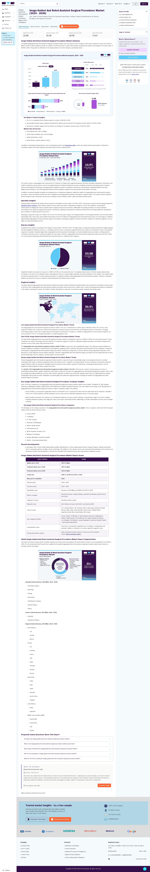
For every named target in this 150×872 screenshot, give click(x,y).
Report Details (124, 11)
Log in (136, 4)
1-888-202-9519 (127, 855)
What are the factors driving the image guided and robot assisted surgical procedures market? (52, 758)
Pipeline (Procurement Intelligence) (75, 851)
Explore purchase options (73, 534)
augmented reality (70, 145)
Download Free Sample (70, 26)
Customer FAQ (25, 846)
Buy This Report (133, 57)
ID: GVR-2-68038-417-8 (126, 14)
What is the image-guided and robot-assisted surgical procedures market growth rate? (49, 744)
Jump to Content (124, 32)
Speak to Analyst (105, 785)
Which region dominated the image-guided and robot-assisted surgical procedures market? (50, 749)
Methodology (54, 26)
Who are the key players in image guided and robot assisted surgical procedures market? (50, 754)
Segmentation (45, 26)
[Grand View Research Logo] (8, 4)
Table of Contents (35, 26)
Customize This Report (133, 50)
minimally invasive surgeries (29, 205)
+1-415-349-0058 (115, 855)
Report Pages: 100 (125, 17)
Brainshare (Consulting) (72, 846)
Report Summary (24, 26)
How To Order (25, 849)
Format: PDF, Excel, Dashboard (128, 20)
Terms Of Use (25, 854)
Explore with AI (7, 42)
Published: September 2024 (127, 22)
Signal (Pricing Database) (72, 854)
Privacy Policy (25, 851)
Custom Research (70, 849)
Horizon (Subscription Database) (74, 857)
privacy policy (135, 74)
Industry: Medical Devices (127, 25)
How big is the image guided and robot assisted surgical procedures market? (47, 739)
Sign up (144, 4)
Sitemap (23, 857)
